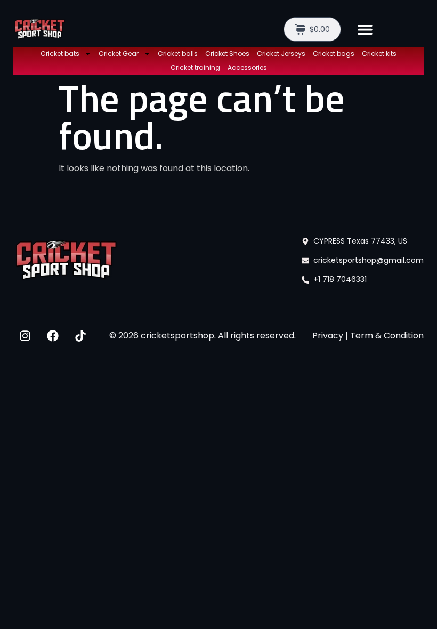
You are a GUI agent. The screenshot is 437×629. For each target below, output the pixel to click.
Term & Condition (387, 335)
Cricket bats (60, 53)
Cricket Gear (119, 53)
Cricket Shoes (227, 53)
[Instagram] (25, 336)
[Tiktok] (80, 336)
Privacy (327, 335)
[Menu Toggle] (365, 29)
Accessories (247, 67)
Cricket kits (379, 53)
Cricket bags (333, 53)
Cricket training (195, 67)
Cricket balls (178, 53)
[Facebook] (52, 336)
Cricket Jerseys (281, 53)
